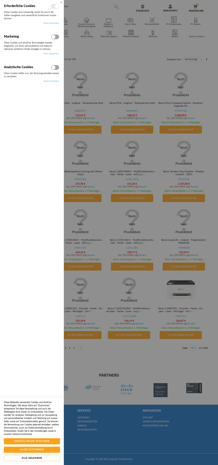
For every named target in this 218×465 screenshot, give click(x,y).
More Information (51, 23)
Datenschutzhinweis (22, 434)
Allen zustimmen (32, 450)
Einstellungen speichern (32, 441)
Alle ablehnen (32, 458)
